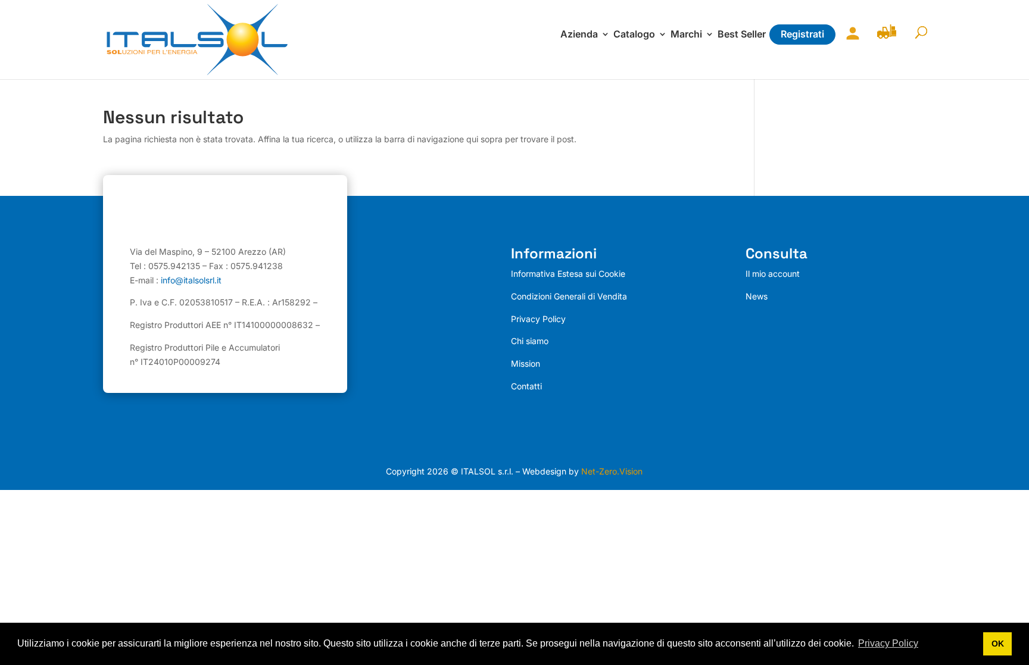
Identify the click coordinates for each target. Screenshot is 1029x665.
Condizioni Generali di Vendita (569, 296)
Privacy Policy (538, 319)
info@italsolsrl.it (191, 280)
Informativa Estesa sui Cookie (568, 274)
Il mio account (849, 41)
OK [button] (997, 643)
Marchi (686, 35)
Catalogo (634, 35)
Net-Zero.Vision (612, 471)
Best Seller (742, 35)
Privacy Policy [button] (888, 643)
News (757, 296)
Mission (525, 363)
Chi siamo (529, 341)
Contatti (526, 386)
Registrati (802, 34)
